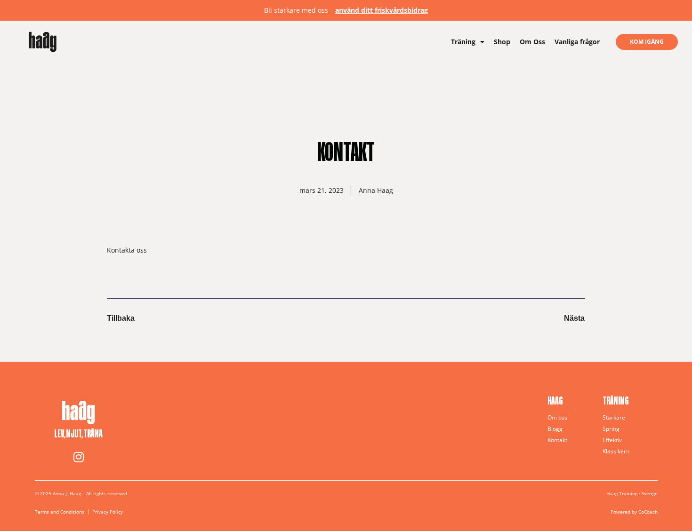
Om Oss (532, 41)
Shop (502, 41)
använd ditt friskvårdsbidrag (381, 10)
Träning (463, 41)
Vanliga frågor (577, 41)
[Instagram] (78, 456)
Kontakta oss (127, 250)
